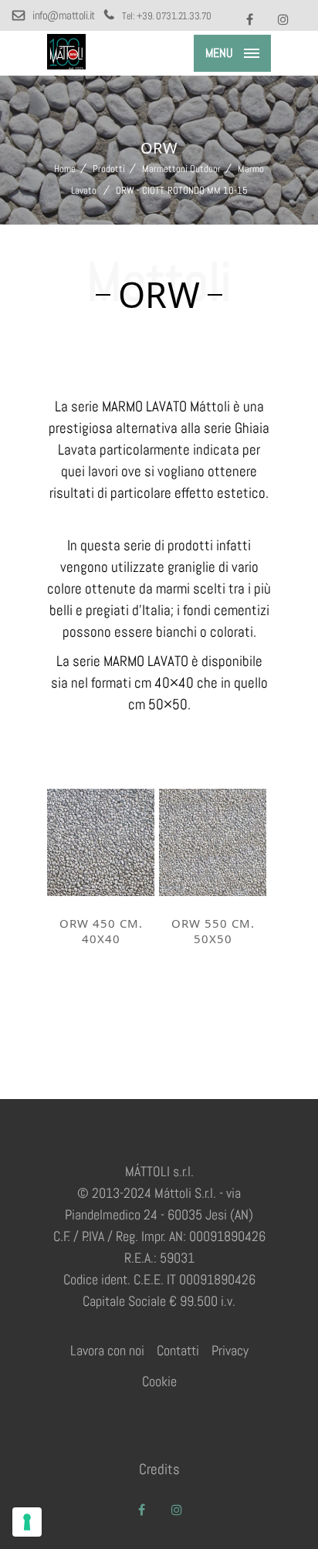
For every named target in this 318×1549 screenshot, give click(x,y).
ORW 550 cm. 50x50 (213, 930)
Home (65, 168)
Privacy (230, 1350)
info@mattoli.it (64, 15)
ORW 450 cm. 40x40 (101, 930)
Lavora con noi (107, 1350)
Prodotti (109, 168)
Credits (159, 1469)
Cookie (159, 1381)
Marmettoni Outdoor (181, 168)
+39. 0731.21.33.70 (174, 15)
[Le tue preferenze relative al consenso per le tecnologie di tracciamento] (27, 1522)
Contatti (178, 1350)
